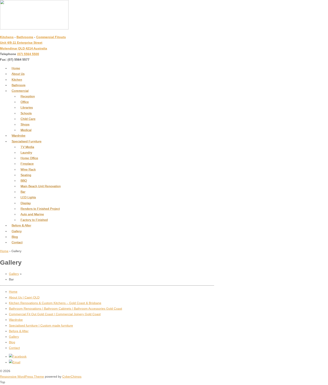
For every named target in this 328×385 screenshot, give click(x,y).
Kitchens (7, 37)
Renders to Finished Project (40, 208)
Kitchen (17, 79)
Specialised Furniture (27, 141)
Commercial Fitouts (51, 37)
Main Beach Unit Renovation (41, 186)
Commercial (20, 91)
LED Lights (28, 197)
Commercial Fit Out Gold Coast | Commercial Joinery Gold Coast (55, 314)
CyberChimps (71, 376)
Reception (28, 96)
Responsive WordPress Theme (22, 376)
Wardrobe (18, 135)
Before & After (21, 225)
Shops (25, 124)
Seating (26, 175)
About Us (18, 74)
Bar (23, 192)
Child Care (28, 119)
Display (26, 203)
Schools (26, 113)
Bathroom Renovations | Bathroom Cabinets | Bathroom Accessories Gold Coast (65, 308)
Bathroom (18, 85)
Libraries (27, 107)
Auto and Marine (32, 214)
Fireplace (27, 163)
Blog (15, 237)
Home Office (29, 158)
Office (25, 102)
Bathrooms (25, 37)
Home (16, 68)
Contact (17, 242)
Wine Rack (28, 169)
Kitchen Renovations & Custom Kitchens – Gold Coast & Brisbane (55, 303)
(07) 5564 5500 (28, 54)
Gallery (17, 231)
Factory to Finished (34, 220)
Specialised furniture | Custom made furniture (41, 325)
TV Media (27, 147)
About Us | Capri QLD (24, 297)
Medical (26, 130)
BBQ (24, 180)
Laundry (26, 152)
